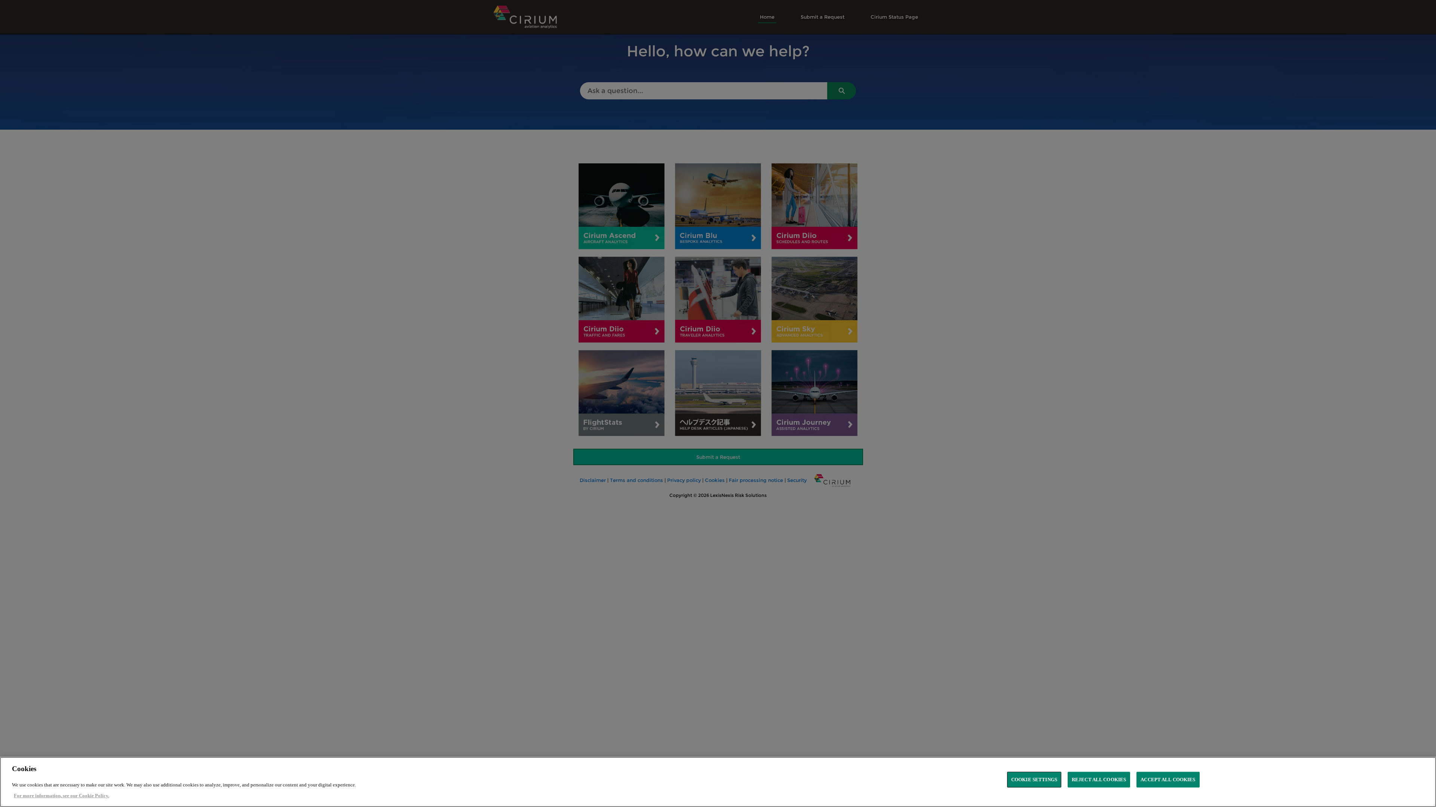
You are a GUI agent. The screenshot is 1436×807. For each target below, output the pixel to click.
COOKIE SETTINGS (1034, 779)
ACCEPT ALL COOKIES (1168, 779)
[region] (718, 782)
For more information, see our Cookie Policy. (61, 795)
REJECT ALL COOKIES (1099, 779)
